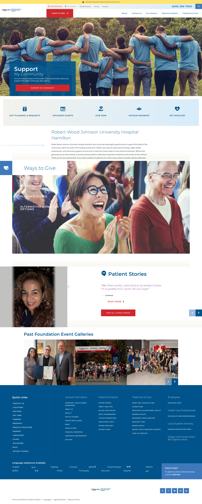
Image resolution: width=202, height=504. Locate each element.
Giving (96, 6)
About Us (69, 409)
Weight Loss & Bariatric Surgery (146, 429)
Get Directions (56, 6)
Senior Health (138, 425)
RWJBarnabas (85, 6)
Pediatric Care (138, 422)
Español (127, 470)
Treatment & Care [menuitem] (190, 13)
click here (176, 474)
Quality (68, 413)
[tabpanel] (33, 296)
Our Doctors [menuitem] (151, 13)
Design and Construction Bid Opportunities (181, 438)
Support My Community (42, 88)
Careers (105, 6)
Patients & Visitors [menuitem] (170, 13)
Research (17, 423)
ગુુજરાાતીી (92, 467)
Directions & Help (106, 422)
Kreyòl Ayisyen (114, 467)
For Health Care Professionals (181, 416)
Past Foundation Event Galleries (58, 334)
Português (84, 470)
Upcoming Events (62, 115)
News (67, 424)
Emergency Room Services (143, 418)
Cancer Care (137, 406)
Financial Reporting (74, 432)
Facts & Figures (72, 417)
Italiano (149, 467)
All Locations (71, 6)
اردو (147, 470)
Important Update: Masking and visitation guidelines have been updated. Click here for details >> (102, 1)
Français (73, 467)
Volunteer (18, 443)
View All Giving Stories (118, 313)
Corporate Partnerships (76, 436)
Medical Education (22, 427)
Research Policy (74, 499)
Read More (114, 301)
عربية (33, 467)
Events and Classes (73, 420)
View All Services (140, 433)
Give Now (101, 115)
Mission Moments (139, 115)
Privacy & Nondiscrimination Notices (26, 499)
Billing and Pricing (107, 410)
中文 (36, 470)
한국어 (15, 470)
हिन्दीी (128, 467)
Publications (70, 428)
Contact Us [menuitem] (137, 13)
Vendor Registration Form (179, 429)
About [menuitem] (124, 13)
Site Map (68, 439)
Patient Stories (20, 451)
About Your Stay (106, 406)
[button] (198, 6)
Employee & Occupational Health (146, 410)
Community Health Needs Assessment (76, 404)
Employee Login (174, 403)
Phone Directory (106, 425)
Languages (18, 435)
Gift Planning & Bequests (24, 115)
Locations (18, 407)
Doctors (17, 411)
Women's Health (139, 414)
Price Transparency (107, 414)
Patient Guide (104, 429)
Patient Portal (105, 403)
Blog (15, 447)
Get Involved (177, 115)
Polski (60, 470)
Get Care (17, 415)
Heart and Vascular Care (143, 403)
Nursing (17, 431)
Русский (105, 470)
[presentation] (151, 293)
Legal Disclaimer (59, 499)
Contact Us (18, 403)
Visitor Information (107, 418)
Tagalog (54, 467)
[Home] (23, 11)
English (16, 467)
